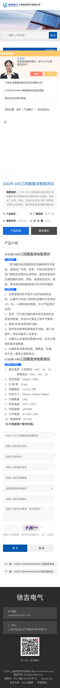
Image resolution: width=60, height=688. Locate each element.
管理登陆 (42, 682)
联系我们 (44, 230)
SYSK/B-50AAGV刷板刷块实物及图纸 (24, 90)
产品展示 (28, 109)
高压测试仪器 (45, 109)
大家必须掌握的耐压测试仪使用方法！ (24, 82)
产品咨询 (16, 230)
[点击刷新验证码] (30, 528)
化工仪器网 (27, 682)
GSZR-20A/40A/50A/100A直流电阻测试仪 (36, 571)
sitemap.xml (46, 678)
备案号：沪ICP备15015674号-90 (20, 678)
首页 (18, 109)
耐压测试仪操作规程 (15, 98)
